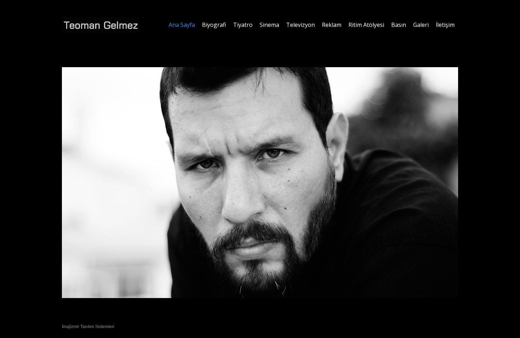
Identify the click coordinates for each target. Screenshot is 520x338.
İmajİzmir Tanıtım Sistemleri (88, 326)
